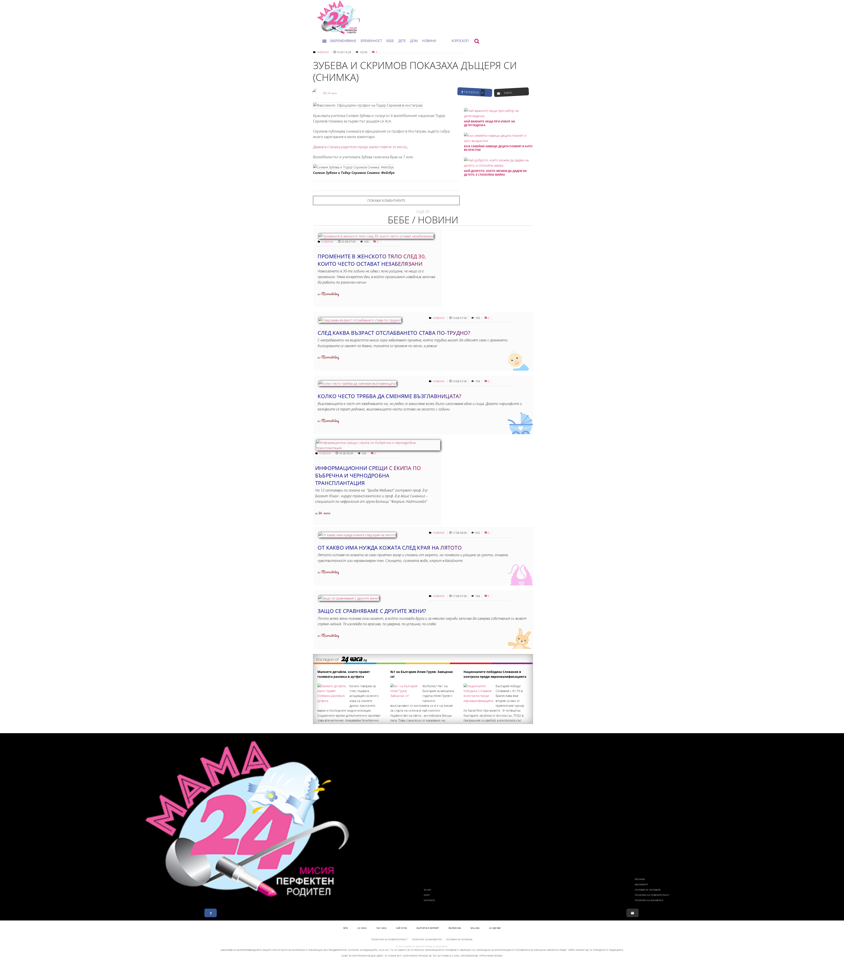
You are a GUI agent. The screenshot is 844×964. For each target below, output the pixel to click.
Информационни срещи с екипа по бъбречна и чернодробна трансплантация (368, 475)
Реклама (640, 879)
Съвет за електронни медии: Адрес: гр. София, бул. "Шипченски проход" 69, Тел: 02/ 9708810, (396, 955)
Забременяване (343, 40)
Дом (414, 40)
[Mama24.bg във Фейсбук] (210, 913)
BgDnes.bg (455, 927)
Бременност (371, 40)
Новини (429, 40)
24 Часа (361, 927)
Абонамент (641, 884)
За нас (427, 889)
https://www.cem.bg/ (491, 955)
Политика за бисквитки (649, 900)
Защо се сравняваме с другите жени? (372, 610)
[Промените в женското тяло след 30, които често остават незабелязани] (376, 236)
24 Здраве (495, 927)
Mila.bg (475, 927)
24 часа (332, 93)
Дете (402, 40)
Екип (426, 895)
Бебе (390, 40)
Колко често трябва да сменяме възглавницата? (389, 396)
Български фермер (428, 927)
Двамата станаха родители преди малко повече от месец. (360, 146)
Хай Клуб (401, 927)
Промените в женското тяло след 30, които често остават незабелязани (372, 260)
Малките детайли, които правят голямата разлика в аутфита (343, 674)
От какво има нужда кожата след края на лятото (390, 547)
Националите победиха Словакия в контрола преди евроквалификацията (495, 674)
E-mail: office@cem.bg (465, 955)
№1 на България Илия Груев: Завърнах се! (421, 674)
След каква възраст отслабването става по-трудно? (394, 332)
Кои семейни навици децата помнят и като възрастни (498, 148)
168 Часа (381, 927)
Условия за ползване (648, 889)
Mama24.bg (330, 294)
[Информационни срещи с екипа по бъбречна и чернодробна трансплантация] (378, 448)
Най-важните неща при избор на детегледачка (489, 123)
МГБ (345, 927)
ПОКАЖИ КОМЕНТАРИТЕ (386, 200)
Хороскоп (460, 40)
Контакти (429, 900)
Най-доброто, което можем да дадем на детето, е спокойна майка (495, 173)
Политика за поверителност (652, 895)
